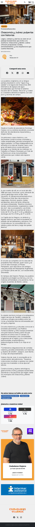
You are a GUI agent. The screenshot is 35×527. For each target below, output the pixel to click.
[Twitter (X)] (24, 409)
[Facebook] (10, 409)
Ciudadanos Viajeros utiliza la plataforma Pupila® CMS (17, 524)
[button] (7, 74)
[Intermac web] (17, 489)
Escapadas (4, 26)
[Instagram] (10, 416)
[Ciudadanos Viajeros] (11, 2)
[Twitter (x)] (18, 517)
